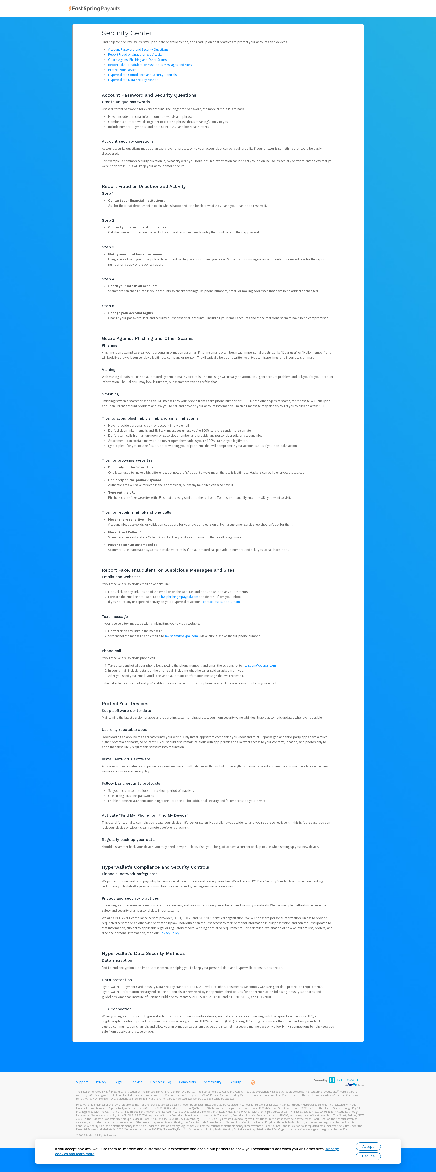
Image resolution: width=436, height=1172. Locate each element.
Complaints (187, 1082)
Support (82, 1082)
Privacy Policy (169, 933)
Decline (368, 1156)
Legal (118, 1082)
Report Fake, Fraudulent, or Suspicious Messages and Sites (150, 65)
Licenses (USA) (161, 1082)
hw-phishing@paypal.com (179, 597)
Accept (368, 1146)
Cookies (136, 1082)
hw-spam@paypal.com (181, 636)
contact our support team (221, 602)
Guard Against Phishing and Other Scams (137, 59)
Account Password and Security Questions (138, 49)
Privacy (101, 1082)
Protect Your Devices (123, 70)
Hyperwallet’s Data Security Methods (134, 80)
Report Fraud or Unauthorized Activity (135, 54)
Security (235, 1082)
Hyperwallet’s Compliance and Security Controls (142, 75)
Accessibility (212, 1082)
